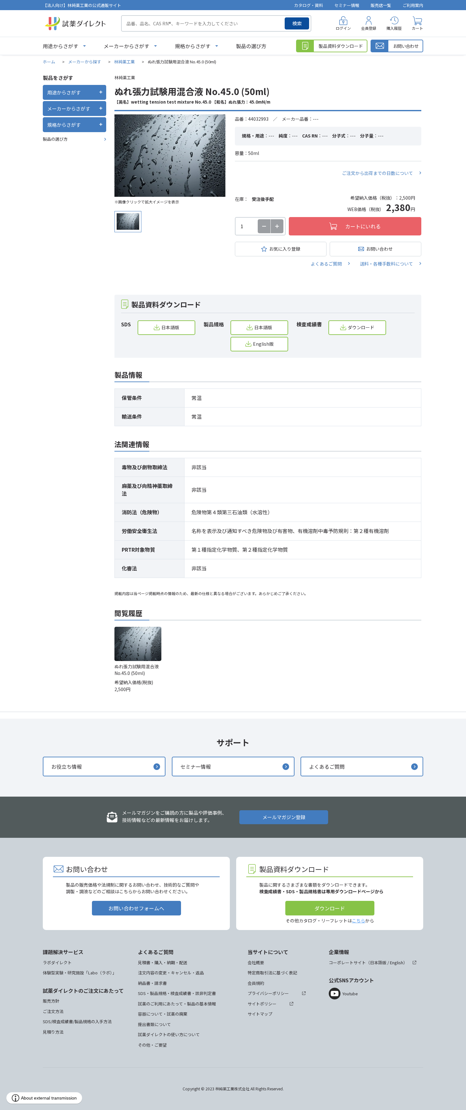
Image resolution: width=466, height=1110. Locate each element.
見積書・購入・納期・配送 (162, 962)
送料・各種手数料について (386, 263)
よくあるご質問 (326, 263)
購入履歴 (394, 28)
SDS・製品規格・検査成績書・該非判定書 (177, 993)
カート (417, 28)
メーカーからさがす (126, 45)
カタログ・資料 (308, 5)
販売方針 (51, 1001)
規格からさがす (192, 45)
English (396, 962)
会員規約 (256, 983)
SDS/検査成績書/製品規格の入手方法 (77, 1021)
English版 (263, 344)
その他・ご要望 (152, 1045)
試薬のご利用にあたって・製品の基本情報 (177, 1004)
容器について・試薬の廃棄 (162, 1014)
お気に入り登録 (284, 249)
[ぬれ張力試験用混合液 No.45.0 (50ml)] (169, 155)
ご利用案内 (413, 5)
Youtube (350, 994)
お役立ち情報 (66, 766)
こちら (358, 920)
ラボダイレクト (57, 962)
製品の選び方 (251, 45)
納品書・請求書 (152, 983)
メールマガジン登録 (283, 817)
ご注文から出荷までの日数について (377, 173)
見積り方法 (53, 1032)
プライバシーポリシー (268, 993)
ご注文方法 (53, 1011)
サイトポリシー (262, 1004)
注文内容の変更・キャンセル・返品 (171, 973)
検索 (297, 23)
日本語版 (170, 327)
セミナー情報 (346, 5)
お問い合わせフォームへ (136, 908)
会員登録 (368, 28)
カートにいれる (363, 226)
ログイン (343, 28)
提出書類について (154, 1024)
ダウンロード (361, 327)
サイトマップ (260, 1014)
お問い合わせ (379, 249)
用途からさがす (60, 45)
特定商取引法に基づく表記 (272, 973)
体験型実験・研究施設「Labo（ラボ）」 (79, 973)
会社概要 (256, 962)
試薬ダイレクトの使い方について (169, 1034)
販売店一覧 (381, 5)
